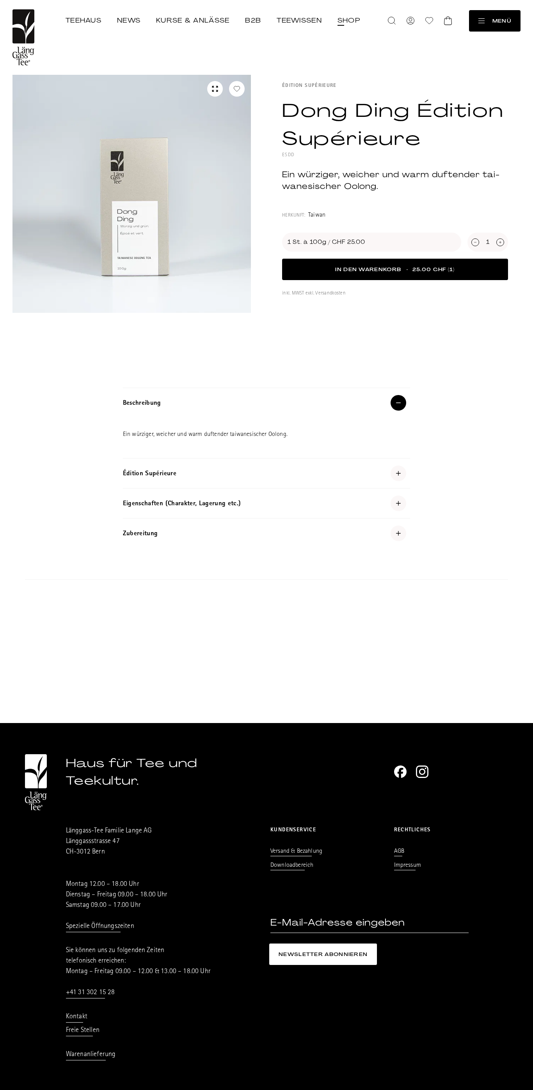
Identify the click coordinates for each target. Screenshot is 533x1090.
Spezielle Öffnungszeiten (100, 926)
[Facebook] (400, 771)
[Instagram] (422, 771)
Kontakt (76, 1017)
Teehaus (83, 20)
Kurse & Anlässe (192, 20)
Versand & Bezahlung (296, 851)
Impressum (407, 865)
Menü (501, 21)
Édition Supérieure (309, 85)
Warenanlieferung (91, 1054)
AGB (399, 851)
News (128, 20)
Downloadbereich (291, 865)
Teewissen (299, 20)
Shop (349, 20)
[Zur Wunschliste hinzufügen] (237, 89)
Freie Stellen (82, 1030)
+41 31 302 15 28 (90, 993)
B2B (253, 20)
